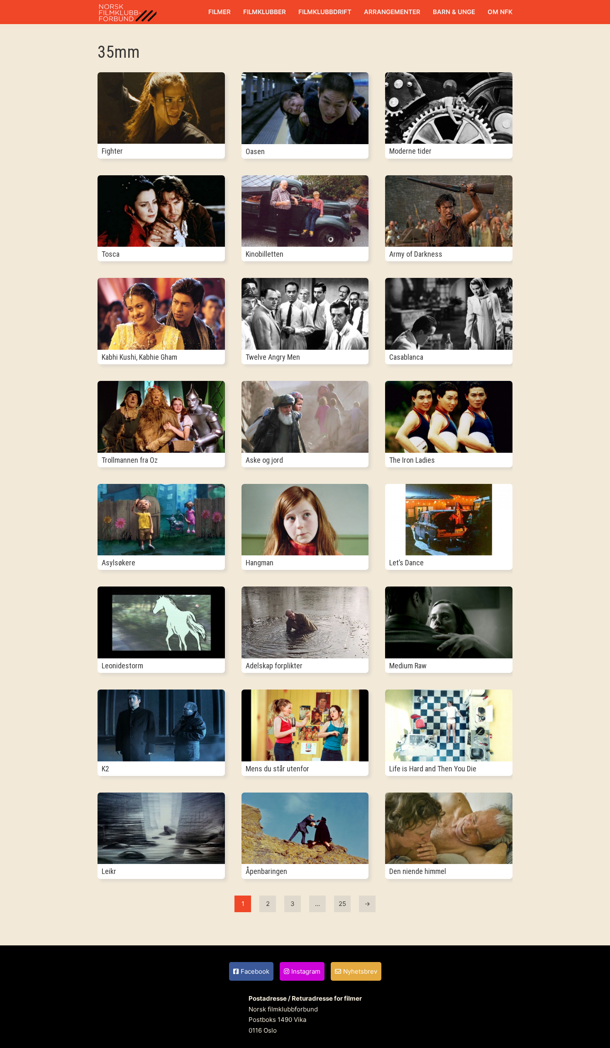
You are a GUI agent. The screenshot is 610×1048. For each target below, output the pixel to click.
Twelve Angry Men (273, 357)
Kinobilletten (264, 254)
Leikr (109, 871)
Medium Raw (408, 665)
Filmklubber (264, 12)
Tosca (111, 254)
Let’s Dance (406, 562)
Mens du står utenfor (277, 768)
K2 (105, 768)
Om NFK (500, 12)
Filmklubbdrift (324, 12)
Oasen (255, 151)
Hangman (259, 562)
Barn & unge (454, 12)
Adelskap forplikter (274, 665)
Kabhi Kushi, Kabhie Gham (139, 357)
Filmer (219, 12)
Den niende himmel (417, 871)
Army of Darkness (415, 254)
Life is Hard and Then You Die (432, 768)
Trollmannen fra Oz (130, 460)
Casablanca (406, 357)
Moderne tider (410, 151)
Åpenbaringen (266, 871)
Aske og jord (264, 460)
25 (342, 904)
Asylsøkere (118, 562)
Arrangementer (392, 12)
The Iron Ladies (412, 460)
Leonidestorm (122, 665)
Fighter (112, 151)
